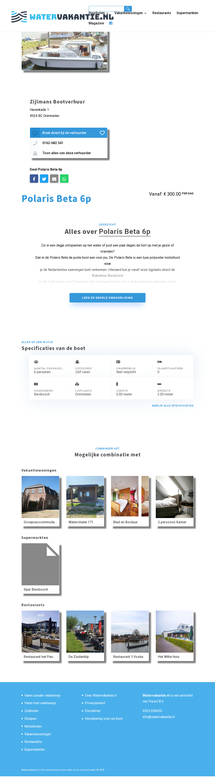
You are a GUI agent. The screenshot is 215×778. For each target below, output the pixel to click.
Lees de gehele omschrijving (107, 297)
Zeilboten (31, 711)
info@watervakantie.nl (159, 717)
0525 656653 (152, 711)
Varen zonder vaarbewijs (42, 695)
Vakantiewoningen (128, 13)
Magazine (96, 23)
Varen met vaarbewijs (40, 703)
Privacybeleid (95, 703)
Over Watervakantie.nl (101, 695)
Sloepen (30, 719)
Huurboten (97, 13)
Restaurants (161, 13)
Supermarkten (187, 13)
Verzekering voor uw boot (104, 719)
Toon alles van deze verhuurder (66, 153)
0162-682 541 (52, 143)
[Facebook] (110, 26)
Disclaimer (93, 711)
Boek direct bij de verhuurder (64, 133)
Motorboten (33, 726)
